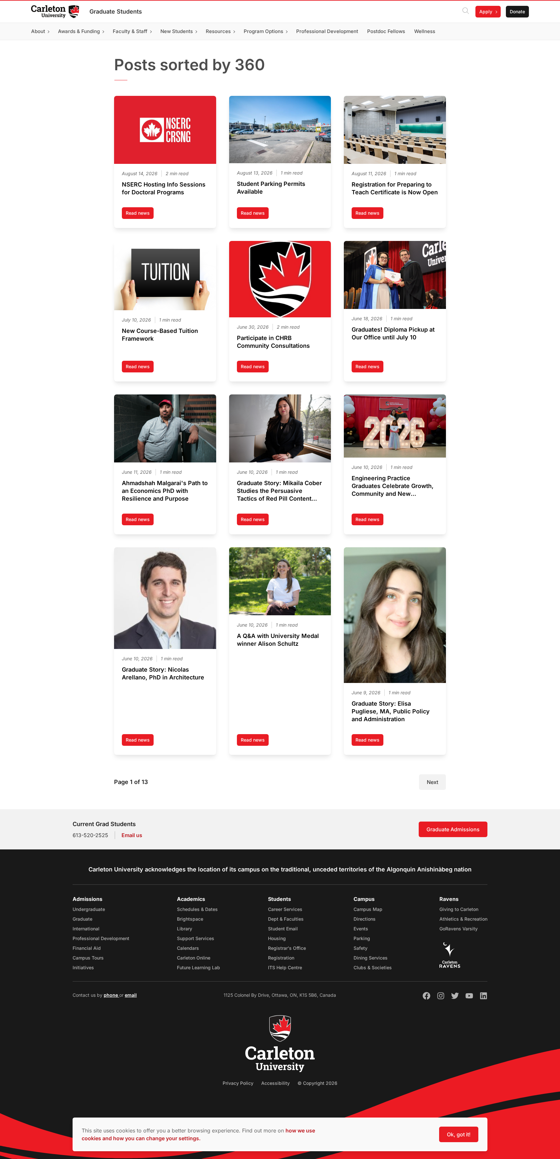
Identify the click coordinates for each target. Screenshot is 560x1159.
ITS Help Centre (285, 967)
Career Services (285, 909)
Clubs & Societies (373, 967)
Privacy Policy (238, 1083)
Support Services (195, 938)
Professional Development (101, 938)
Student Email (283, 928)
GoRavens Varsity (458, 928)
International (86, 928)
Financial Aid (87, 948)
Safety (361, 948)
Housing (277, 938)
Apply (485, 11)
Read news (140, 214)
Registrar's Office (287, 948)
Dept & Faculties (286, 919)
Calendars (188, 948)
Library (184, 928)
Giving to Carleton (458, 909)
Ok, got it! (459, 1134)
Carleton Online (193, 957)
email (131, 995)
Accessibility (275, 1083)
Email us (132, 835)
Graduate (82, 919)
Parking (362, 938)
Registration (281, 957)
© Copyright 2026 (317, 1083)
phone (111, 995)
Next (432, 782)
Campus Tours (88, 957)
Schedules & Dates (197, 909)
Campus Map (368, 909)
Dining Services (371, 957)
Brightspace (190, 919)
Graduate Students (115, 11)
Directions (365, 919)
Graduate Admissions (453, 829)
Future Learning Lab (198, 967)
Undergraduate (89, 909)
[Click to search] (465, 11)
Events (361, 928)
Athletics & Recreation (463, 919)
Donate (517, 11)
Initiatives (83, 967)
